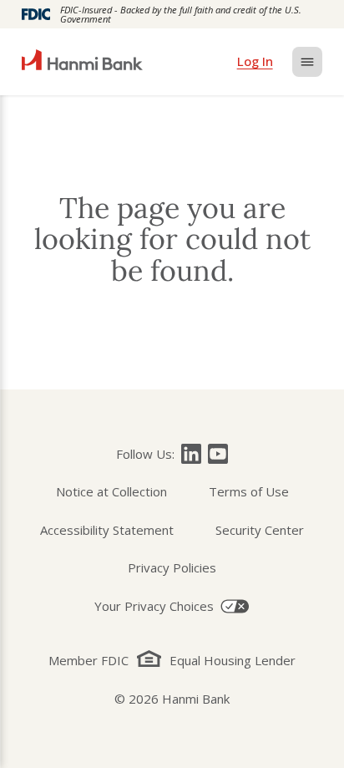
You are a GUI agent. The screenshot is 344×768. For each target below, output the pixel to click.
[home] (82, 61)
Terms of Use (249, 491)
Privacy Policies (172, 567)
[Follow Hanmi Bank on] (191, 454)
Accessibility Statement (107, 529)
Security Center (259, 529)
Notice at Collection (111, 491)
